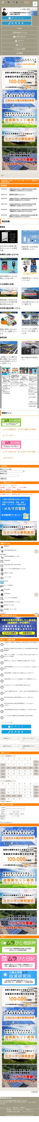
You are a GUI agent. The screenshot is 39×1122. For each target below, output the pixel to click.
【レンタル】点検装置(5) (10, 597)
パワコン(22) (7, 577)
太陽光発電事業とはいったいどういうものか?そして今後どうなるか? (21, 667)
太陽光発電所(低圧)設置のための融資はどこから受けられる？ (20, 709)
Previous (4, 62)
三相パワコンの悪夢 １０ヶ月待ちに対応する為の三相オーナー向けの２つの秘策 (21, 655)
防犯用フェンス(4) (9, 605)
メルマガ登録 (22, 487)
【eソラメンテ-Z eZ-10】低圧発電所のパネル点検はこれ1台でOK (33, 379)
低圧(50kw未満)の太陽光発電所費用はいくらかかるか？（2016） (19, 704)
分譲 (1, 489)
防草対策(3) (7, 593)
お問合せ (22, 1107)
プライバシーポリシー (28, 739)
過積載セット (9, 489)
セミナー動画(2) (8, 585)
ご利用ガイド (7, 738)
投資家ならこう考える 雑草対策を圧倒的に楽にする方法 (19, 660)
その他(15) (3, 613)
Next (35, 62)
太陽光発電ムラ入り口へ (28, 747)
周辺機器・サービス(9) (10, 609)
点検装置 (2, 487)
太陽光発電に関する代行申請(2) (12, 564)
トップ (2, 1107)
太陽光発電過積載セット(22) (11, 556)
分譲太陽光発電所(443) (10, 550)
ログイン (8, 1107)
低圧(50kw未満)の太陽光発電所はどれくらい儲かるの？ (19, 697)
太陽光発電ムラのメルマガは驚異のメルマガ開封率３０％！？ (21, 679)
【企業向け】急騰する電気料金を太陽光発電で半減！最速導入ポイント (21, 643)
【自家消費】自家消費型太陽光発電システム (15, 377)
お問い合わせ (7, 746)
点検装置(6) (7, 560)
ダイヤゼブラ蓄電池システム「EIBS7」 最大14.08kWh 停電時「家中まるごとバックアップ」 (6, 380)
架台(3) (6, 581)
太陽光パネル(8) (8, 573)
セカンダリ (14, 485)
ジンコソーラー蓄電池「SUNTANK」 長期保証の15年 (24, 377)
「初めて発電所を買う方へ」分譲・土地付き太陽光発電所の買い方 (21, 692)
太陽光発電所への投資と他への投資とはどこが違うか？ (19, 673)
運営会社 (8, 1109)
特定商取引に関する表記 (13, 1111)
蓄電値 (18, 489)
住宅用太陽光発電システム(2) (12, 601)
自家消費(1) (3, 554)
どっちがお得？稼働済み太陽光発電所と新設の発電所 (18, 715)
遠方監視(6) (7, 589)
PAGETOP (35, 1092)
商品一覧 (15, 1107)
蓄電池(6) (6, 546)
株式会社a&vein (6, 1098)
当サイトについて (18, 1109)
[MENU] (35, 3)
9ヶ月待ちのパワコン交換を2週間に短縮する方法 (17, 685)
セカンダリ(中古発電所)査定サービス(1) (14, 568)
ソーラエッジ (3, 485)
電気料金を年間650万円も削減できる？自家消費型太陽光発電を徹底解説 (21, 649)
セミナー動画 (12, 487)
